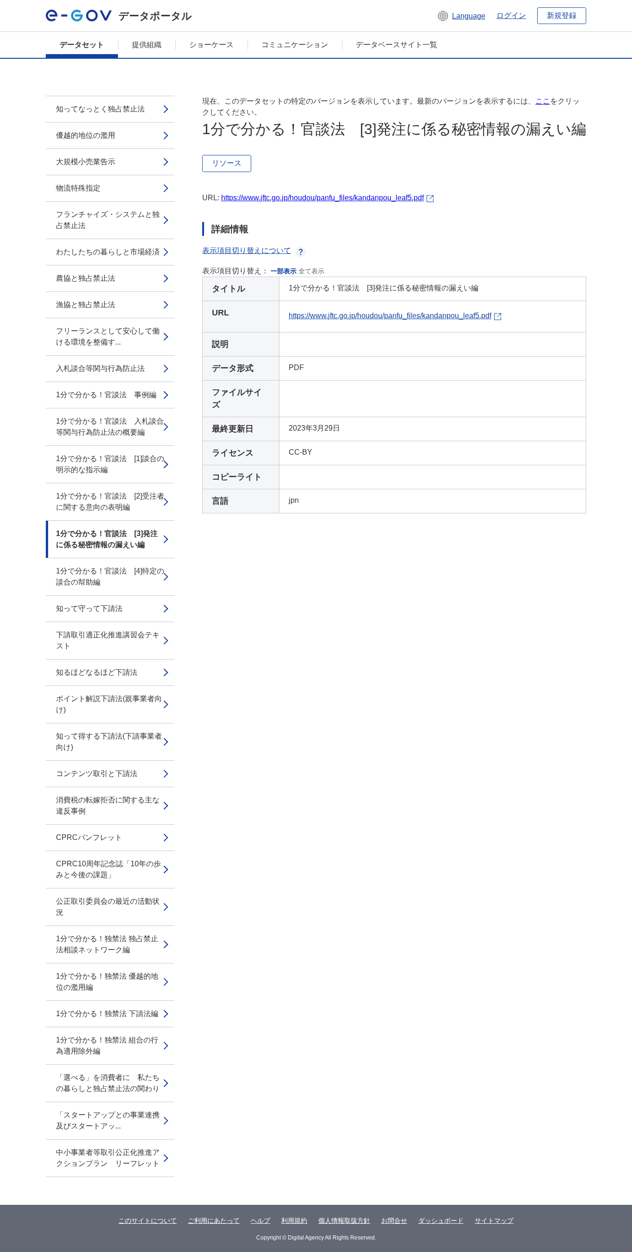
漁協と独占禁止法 (85, 304)
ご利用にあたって (214, 1220)
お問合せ (394, 1220)
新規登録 (561, 15)
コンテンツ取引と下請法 (96, 773)
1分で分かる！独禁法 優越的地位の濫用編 (107, 981)
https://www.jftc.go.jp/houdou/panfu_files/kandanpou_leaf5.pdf (322, 198)
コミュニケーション (294, 45)
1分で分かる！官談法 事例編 (106, 395)
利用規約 (294, 1220)
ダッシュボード (441, 1220)
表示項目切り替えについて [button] (246, 250)
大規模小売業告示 (85, 162)
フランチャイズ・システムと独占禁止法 (108, 219)
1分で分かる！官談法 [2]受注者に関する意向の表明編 (110, 501)
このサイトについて (147, 1220)
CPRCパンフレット (89, 837)
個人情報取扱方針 (344, 1220)
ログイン (511, 15)
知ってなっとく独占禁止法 (100, 109)
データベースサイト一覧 (396, 45)
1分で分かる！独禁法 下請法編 (107, 1014)
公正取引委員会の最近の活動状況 (108, 906)
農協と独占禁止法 (85, 278)
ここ (542, 101)
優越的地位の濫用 (85, 135)
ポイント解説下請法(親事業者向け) (109, 704)
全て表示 (311, 271)
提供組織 (146, 45)
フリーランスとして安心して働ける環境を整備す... (108, 336)
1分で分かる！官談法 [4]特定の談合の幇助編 (110, 576)
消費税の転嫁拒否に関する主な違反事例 (108, 805)
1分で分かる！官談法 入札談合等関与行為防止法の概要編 (110, 426)
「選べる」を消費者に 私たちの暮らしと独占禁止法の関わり (108, 1082)
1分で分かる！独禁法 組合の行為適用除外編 (107, 1045)
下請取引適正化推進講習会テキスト (108, 640)
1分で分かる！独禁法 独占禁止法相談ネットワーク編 (107, 944)
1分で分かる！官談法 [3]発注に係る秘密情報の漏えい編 (107, 539)
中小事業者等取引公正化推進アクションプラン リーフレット (108, 1157)
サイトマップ (494, 1220)
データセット (82, 45)
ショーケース (211, 45)
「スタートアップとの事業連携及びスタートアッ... (108, 1120)
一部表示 (284, 271)
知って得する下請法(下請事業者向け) (109, 741)
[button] (461, 16)
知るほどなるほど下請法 (96, 672)
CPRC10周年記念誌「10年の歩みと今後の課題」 (108, 869)
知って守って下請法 (89, 608)
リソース (227, 163)
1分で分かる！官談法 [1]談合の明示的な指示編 (110, 464)
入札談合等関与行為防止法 (100, 368)
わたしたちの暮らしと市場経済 (108, 252)
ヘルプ (260, 1220)
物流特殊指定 (78, 188)
